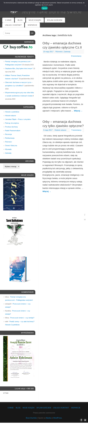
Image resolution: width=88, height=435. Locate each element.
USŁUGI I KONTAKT (13, 25)
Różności (59, 52)
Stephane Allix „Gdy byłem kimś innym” (19, 68)
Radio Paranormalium (12, 130)
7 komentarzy (76, 130)
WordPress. (57, 418)
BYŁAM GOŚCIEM (54, 20)
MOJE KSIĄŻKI (35, 20)
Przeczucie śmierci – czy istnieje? (22, 318)
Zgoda (44, 8)
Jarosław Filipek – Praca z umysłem (18, 119)
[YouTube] (84, 220)
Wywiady (8, 149)
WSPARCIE (32, 25)
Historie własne (60, 130)
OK (32, 33)
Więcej (78, 111)
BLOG (20, 20)
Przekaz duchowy (11, 127)
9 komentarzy (76, 56)
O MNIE (8, 20)
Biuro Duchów (31, 418)
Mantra (48, 418)
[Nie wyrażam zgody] (85, 6)
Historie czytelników (12, 112)
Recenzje (8, 134)
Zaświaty (67, 52)
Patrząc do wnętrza (12, 123)
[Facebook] (84, 215)
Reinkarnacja (9, 138)
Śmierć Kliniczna (11, 145)
